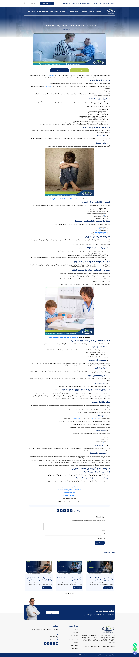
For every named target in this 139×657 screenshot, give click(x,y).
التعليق (102, 530)
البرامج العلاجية (74, 11)
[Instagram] (54, 643)
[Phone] (135, 645)
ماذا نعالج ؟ (84, 11)
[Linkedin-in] (48, 643)
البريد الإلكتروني (101, 538)
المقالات (62, 11)
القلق (105, 215)
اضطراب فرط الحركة (102, 233)
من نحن (91, 11)
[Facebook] (57, 643)
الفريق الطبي (54, 11)
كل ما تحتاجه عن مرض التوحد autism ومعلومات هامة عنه (63, 337)
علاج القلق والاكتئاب (76, 418)
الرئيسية (98, 11)
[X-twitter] (51, 643)
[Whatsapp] (135, 649)
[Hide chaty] (135, 653)
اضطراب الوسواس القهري (100, 232)
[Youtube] (45, 643)
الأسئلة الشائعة (74, 645)
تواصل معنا (31, 11)
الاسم (103, 534)
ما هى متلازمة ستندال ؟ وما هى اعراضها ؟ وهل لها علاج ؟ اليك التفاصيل (63, 198)
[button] (71, 510)
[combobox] (31, 3)
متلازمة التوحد (51, 75)
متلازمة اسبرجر (47, 86)
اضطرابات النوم (103, 442)
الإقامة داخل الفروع (42, 11)
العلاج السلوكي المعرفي (95, 418)
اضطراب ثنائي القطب (101, 228)
